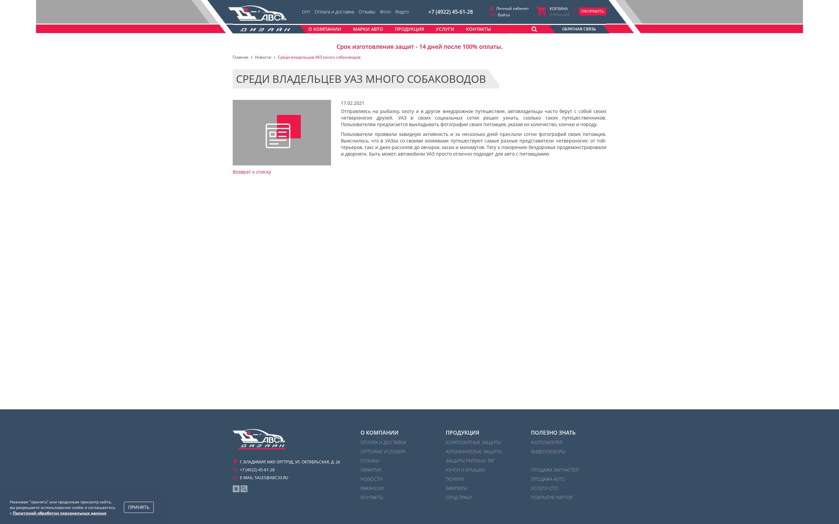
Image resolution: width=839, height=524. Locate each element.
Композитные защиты (473, 442)
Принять (138, 507)
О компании (380, 432)
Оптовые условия (383, 451)
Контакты (372, 497)
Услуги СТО (544, 488)
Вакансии (372, 488)
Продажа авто (548, 479)
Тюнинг (455, 479)
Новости (371, 479)
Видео (402, 12)
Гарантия (371, 470)
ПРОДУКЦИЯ (462, 432)
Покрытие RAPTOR (552, 497)
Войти (504, 15)
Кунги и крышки (465, 470)
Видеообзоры (548, 451)
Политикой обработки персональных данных (60, 513)
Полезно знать (553, 432)
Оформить (592, 11)
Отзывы (367, 12)
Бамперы (456, 488)
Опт (306, 12)
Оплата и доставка (334, 12)
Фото (385, 12)
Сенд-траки (459, 497)
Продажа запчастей (555, 470)
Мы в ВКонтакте (236, 488)
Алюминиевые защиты (474, 451)
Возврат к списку (252, 172)
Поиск (244, 488)
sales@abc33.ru (271, 477)
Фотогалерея (546, 442)
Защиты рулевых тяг (470, 461)
